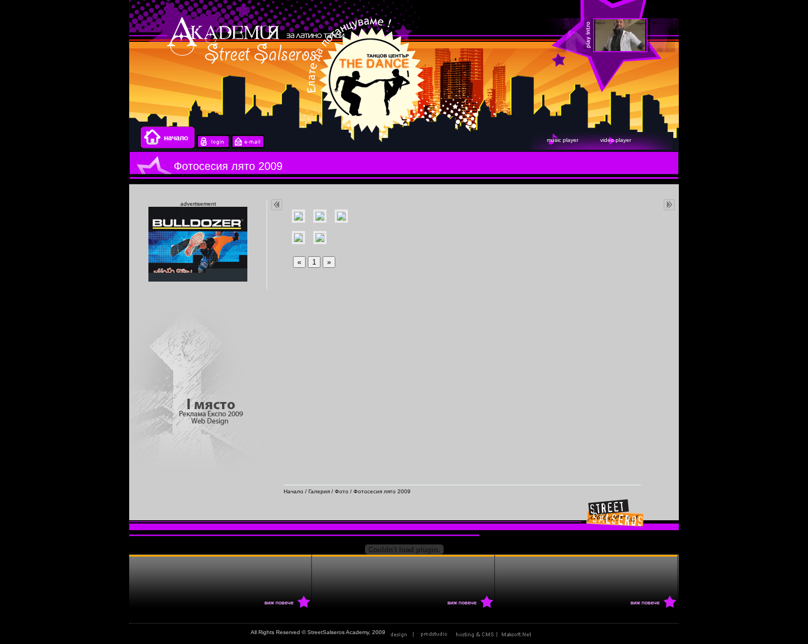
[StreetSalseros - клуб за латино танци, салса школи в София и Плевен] (678, 35)
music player (562, 140)
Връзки (548, 632)
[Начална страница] (167, 147)
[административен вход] (213, 147)
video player (615, 140)
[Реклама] (496, 632)
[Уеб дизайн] (420, 632)
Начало (293, 491)
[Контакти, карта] (247, 147)
